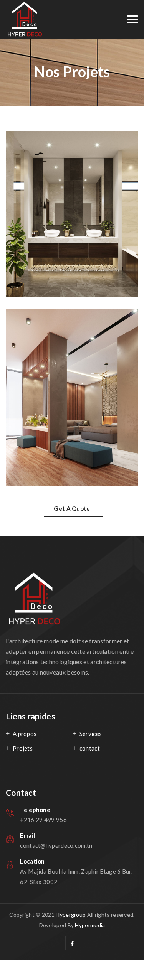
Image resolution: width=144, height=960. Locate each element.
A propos (24, 733)
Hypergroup (71, 914)
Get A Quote (72, 508)
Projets (23, 748)
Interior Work (52, 156)
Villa (34, 334)
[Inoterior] (25, 19)
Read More (40, 273)
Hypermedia (90, 925)
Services (90, 733)
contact (89, 748)
